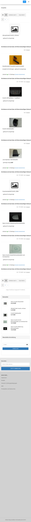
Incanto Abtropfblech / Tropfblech (11, 98)
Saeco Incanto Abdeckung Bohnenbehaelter (13, 223)
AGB (2, 386)
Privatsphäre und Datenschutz (8, 389)
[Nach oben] (26, 519)
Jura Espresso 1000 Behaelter (10, 159)
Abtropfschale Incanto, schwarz (10, 35)
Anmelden (16, 348)
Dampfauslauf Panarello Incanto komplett (13, 66)
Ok (24, 1)
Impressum (4, 377)
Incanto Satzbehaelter (8, 128)
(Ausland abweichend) (20, 74)
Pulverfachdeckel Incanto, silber (10, 191)
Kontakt (3, 380)
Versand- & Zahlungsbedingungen (9, 383)
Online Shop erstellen (10, 519)
